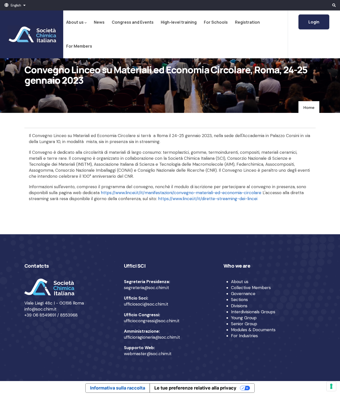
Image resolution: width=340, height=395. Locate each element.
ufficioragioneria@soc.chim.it (152, 337)
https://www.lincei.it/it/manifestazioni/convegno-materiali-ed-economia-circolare (181, 192)
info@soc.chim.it (40, 309)
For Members (79, 46)
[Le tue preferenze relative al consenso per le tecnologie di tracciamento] (331, 386)
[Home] (32, 34)
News (99, 22)
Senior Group (244, 323)
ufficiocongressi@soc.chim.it (151, 320)
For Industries (244, 335)
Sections (239, 299)
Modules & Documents (253, 329)
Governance (243, 293)
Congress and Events (133, 22)
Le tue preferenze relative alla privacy (195, 388)
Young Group (244, 317)
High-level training (179, 22)
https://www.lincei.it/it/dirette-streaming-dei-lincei (207, 198)
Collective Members (251, 287)
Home (308, 107)
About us (75, 22)
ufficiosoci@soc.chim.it (146, 304)
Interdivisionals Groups (253, 312)
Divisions (239, 306)
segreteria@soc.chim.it (146, 287)
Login (313, 22)
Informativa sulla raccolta (117, 388)
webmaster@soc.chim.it (147, 353)
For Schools (216, 22)
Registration (247, 22)
